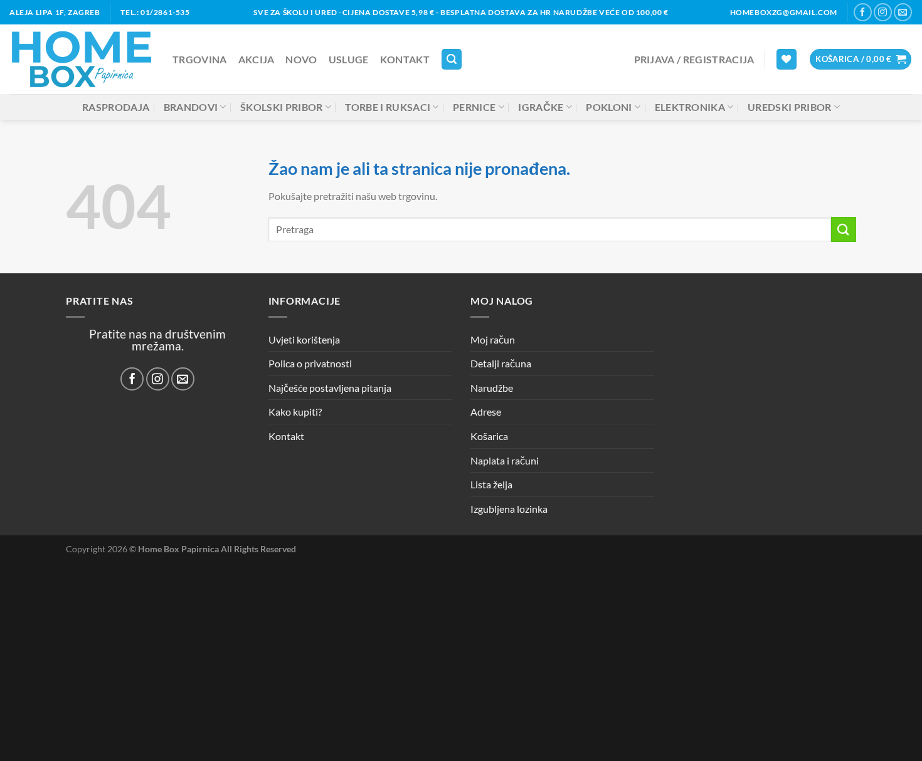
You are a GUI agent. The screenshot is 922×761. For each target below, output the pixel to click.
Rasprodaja (115, 107)
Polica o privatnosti (310, 363)
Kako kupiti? (295, 411)
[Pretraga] (452, 59)
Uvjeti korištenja (304, 339)
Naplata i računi (504, 460)
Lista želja (491, 484)
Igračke (540, 107)
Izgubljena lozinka (509, 509)
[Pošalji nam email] (903, 12)
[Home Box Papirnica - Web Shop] (81, 59)
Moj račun (492, 339)
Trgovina (199, 59)
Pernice (474, 107)
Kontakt (405, 59)
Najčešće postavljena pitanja (329, 388)
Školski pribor (281, 107)
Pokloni (609, 107)
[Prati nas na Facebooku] (863, 12)
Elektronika (690, 107)
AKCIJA (256, 59)
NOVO (301, 59)
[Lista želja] (786, 59)
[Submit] (843, 229)
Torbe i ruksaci (387, 107)
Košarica (489, 436)
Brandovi (191, 107)
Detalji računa (500, 363)
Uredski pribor (789, 107)
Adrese (485, 411)
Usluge (349, 59)
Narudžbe (491, 388)
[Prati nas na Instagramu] (883, 12)
